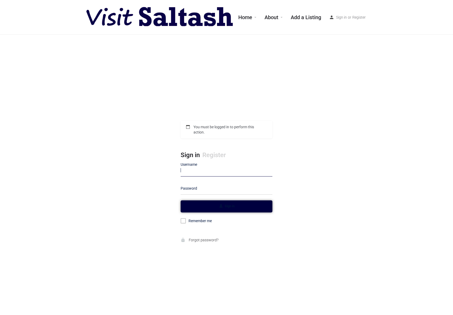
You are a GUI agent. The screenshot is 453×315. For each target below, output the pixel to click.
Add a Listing (306, 17)
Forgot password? (203, 240)
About (271, 17)
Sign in (341, 17)
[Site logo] (160, 17)
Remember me (200, 221)
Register (359, 17)
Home (245, 17)
